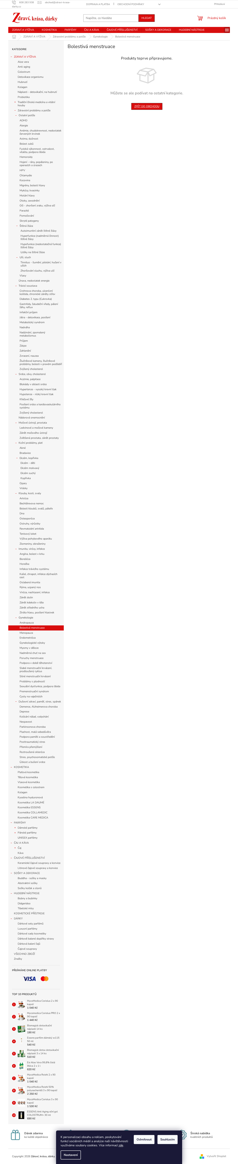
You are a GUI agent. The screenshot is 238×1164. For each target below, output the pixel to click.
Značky (18, 959)
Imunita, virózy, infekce (32, 549)
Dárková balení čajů (29, 944)
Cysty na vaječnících (31, 696)
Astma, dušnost (29, 138)
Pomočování (27, 216)
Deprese (24, 711)
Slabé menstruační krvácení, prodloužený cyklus (36, 669)
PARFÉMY (20, 822)
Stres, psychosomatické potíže (37, 757)
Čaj (19, 848)
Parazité (24, 210)
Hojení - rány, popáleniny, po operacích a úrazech (36, 163)
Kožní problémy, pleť (31, 443)
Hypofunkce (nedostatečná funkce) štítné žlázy (41, 245)
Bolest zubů (26, 144)
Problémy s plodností (32, 681)
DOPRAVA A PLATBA (98, 4)
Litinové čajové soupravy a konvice (38, 868)
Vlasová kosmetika (29, 782)
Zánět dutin (26, 597)
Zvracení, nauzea (29, 356)
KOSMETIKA (21, 767)
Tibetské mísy (26, 908)
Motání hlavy (27, 195)
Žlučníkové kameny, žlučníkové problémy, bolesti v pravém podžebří (41, 362)
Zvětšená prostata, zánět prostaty (39, 438)
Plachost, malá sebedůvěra (35, 732)
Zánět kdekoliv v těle (32, 602)
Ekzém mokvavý (30, 468)
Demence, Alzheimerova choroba (39, 706)
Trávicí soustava (28, 286)
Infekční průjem (28, 312)
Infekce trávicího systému (34, 569)
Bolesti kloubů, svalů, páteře (36, 508)
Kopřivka (26, 478)
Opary (23, 483)
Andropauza (27, 622)
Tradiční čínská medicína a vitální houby (36, 103)
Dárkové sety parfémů (30, 923)
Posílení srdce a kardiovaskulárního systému (40, 406)
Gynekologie (26, 617)
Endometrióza (28, 638)
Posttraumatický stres (32, 742)
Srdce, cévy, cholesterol (32, 374)
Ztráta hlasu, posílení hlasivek (37, 612)
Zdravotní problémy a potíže (34, 110)
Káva (20, 853)
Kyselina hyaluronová (30, 797)
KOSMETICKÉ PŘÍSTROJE (29, 913)
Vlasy (23, 275)
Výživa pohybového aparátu (36, 538)
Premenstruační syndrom (34, 691)
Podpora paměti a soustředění (37, 737)
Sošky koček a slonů (30, 888)
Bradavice (25, 453)
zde (121, 1145)
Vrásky (23, 488)
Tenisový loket (28, 534)
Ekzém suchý (28, 473)
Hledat (146, 18)
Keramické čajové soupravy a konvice (39, 863)
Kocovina (25, 180)
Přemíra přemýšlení (31, 747)
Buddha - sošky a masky (32, 878)
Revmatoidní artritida (32, 528)
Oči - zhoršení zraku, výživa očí (37, 205)
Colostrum (24, 72)
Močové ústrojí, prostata (33, 422)
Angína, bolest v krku (32, 554)
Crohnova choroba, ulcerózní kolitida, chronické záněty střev (37, 292)
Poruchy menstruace (31, 658)
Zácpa (23, 345)
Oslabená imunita (30, 582)
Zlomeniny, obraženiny (33, 544)
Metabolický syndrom (32, 322)
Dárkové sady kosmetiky (32, 933)
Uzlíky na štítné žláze (33, 252)
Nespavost (26, 722)
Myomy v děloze (29, 648)
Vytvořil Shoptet (216, 1156)
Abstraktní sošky (27, 883)
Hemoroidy (26, 157)
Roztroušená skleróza (32, 752)
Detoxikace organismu (30, 77)
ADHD (23, 120)
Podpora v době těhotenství (36, 663)
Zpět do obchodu (146, 106)
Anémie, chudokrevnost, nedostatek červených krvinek (40, 132)
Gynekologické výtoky (32, 643)
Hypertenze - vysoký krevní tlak (38, 389)
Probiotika (24, 97)
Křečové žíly (26, 399)
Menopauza (26, 633)
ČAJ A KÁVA (21, 843)
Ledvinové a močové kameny (36, 428)
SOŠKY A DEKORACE (27, 873)
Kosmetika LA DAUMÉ (31, 802)
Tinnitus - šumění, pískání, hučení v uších (41, 264)
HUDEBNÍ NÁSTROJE (27, 893)
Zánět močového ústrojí (33, 433)
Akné (23, 448)
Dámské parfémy (27, 828)
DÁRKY (18, 918)
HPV (22, 170)
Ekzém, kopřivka (29, 458)
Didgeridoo (24, 903)
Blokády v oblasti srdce (33, 384)
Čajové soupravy (27, 949)
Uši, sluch (25, 257)
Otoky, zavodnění (30, 200)
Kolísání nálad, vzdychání (34, 716)
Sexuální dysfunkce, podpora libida (40, 686)
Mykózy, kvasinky (30, 190)
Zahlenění (25, 351)
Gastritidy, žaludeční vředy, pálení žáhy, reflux (39, 305)
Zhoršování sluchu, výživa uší (37, 270)
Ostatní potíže (27, 115)
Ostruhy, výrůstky (30, 523)
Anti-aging (24, 67)
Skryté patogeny (29, 221)
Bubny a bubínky (27, 898)
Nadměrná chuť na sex (33, 653)
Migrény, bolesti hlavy (32, 185)
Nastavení (71, 1155)
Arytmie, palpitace (30, 379)
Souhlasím (167, 1139)
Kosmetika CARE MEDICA (33, 817)
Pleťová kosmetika (28, 772)
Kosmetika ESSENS (29, 807)
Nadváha (25, 327)
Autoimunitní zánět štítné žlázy (38, 231)
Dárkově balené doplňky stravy (36, 938)
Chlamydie (26, 175)
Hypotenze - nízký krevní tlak (36, 394)
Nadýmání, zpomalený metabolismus (32, 334)
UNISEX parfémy (27, 838)
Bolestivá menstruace (32, 628)
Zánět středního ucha (32, 607)
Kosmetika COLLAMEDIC (32, 812)
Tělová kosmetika (28, 777)
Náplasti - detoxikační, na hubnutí (37, 92)
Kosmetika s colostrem (31, 787)
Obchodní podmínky (130, 4)
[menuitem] (23, 30)
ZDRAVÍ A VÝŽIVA (25, 57)
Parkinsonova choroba (33, 727)
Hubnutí (22, 82)
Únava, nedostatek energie (34, 280)
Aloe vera (23, 62)
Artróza (24, 498)
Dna (22, 513)
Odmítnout (144, 1139)
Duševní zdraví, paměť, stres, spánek (40, 701)
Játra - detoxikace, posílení (35, 317)
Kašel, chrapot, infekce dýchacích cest (38, 575)
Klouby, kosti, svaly (30, 493)
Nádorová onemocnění (32, 417)
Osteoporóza (27, 518)
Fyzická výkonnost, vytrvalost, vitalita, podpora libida (37, 150)
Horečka (24, 564)
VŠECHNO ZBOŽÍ (24, 954)
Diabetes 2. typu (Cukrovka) (36, 299)
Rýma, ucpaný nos (30, 587)
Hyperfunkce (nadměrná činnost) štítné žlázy (40, 237)
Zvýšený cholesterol (31, 369)
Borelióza (25, 559)
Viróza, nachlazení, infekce (35, 592)
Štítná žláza (26, 226)
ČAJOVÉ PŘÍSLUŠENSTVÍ (29, 858)
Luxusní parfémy (27, 928)
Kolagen (22, 87)
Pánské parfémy (27, 832)
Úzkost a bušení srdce (32, 762)
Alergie (24, 125)
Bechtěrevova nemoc (32, 503)
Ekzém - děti (28, 463)
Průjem (24, 341)
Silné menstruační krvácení (35, 676)
